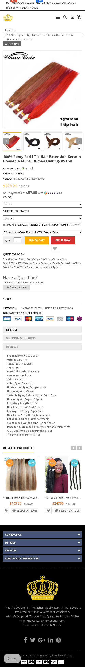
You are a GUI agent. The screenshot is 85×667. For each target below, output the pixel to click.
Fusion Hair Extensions (58, 308)
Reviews (12, 346)
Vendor (8, 178)
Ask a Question (18, 287)
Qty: (8, 240)
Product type (12, 173)
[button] (42, 193)
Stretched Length (16, 211)
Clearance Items (31, 308)
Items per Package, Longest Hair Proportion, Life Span (41, 225)
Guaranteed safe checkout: (22, 313)
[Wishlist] (55, 248)
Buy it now (63, 240)
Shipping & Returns (21, 338)
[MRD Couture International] (42, 661)
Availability (11, 168)
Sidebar (13, 44)
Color (7, 197)
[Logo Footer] (42, 590)
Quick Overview (13, 254)
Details (12, 329)
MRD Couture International (30, 178)
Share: (7, 299)
